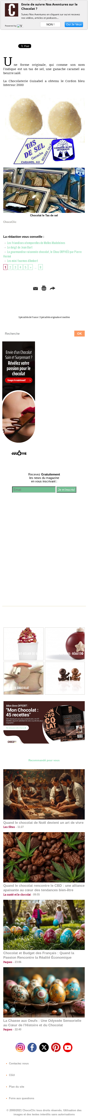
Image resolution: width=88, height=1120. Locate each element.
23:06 (16, 962)
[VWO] (21, 25)
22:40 (16, 1029)
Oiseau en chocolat (16, 688)
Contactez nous (18, 1063)
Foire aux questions (21, 1098)
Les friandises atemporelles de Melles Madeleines (36, 242)
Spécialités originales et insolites (55, 317)
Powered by (11, 25)
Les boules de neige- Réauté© (64, 653)
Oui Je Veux (74, 24)
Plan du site (16, 1086)
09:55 (35, 894)
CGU (11, 1075)
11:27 (19, 826)
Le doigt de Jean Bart (20, 247)
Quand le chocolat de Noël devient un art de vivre (43, 823)
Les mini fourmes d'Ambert (22, 260)
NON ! (50, 24)
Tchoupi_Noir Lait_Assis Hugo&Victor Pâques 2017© (63, 690)
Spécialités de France (28, 317)
